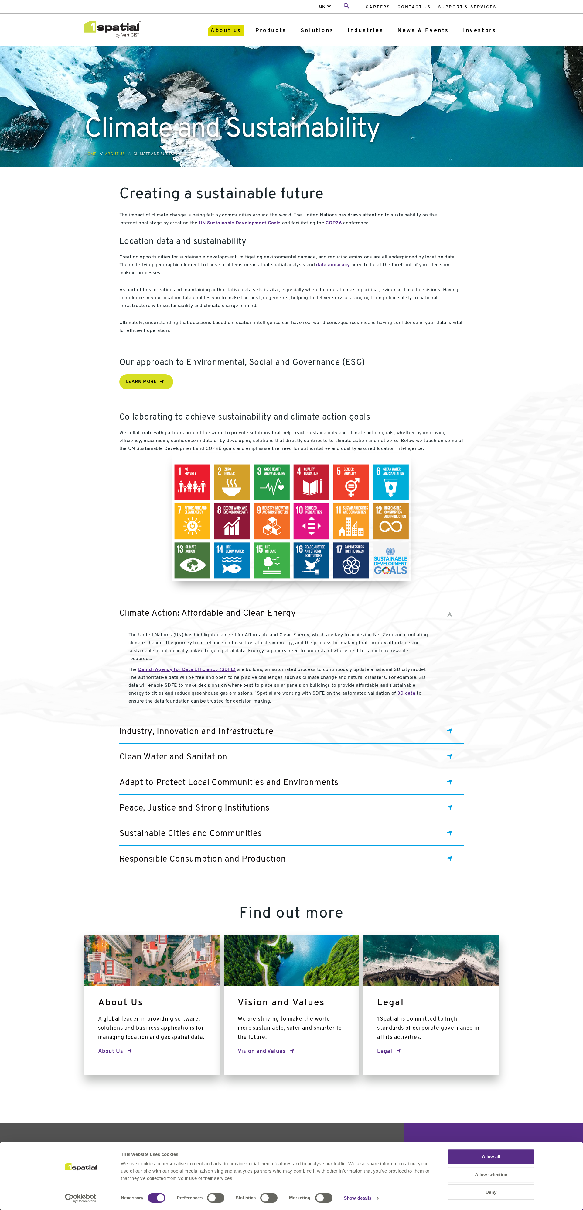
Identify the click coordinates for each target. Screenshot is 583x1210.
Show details (357, 1198)
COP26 (334, 223)
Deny (491, 1192)
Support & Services (467, 7)
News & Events (423, 31)
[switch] (215, 1198)
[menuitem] (378, 7)
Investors (479, 31)
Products (271, 31)
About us (225, 31)
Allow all (491, 1156)
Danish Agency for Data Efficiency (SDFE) (187, 669)
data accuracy (333, 265)
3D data (406, 693)
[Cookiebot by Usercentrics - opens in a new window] (80, 1198)
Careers (378, 7)
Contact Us (414, 7)
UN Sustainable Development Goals (240, 223)
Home (90, 154)
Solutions (317, 31)
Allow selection (491, 1174)
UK (322, 7)
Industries (366, 31)
